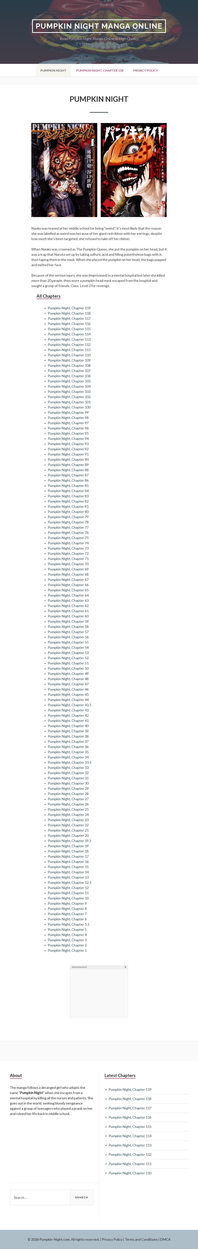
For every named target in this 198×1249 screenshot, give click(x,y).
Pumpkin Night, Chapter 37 (68, 741)
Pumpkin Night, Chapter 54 (68, 647)
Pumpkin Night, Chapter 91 (68, 454)
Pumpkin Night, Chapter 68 (68, 574)
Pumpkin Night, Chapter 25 (68, 809)
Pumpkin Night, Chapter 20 (68, 835)
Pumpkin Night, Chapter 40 (68, 726)
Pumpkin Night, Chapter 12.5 (69, 882)
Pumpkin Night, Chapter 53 (68, 653)
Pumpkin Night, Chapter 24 (68, 814)
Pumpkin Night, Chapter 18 (68, 851)
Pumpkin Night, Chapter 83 (68, 496)
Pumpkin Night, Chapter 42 (68, 715)
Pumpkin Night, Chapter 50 (68, 668)
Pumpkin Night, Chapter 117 (69, 318)
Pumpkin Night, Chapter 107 (69, 370)
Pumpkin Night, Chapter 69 (68, 569)
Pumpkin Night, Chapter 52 (68, 658)
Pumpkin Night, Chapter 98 (68, 417)
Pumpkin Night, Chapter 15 (68, 867)
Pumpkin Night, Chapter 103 (69, 391)
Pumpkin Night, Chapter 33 (68, 767)
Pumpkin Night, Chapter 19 (68, 846)
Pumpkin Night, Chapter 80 (68, 512)
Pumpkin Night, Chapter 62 (68, 606)
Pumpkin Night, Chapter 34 (68, 757)
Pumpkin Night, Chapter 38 (68, 736)
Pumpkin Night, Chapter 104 (69, 386)
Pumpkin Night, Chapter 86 (68, 480)
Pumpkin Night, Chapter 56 (68, 637)
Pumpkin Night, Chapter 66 (68, 585)
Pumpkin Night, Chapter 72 (68, 553)
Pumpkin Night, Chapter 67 (68, 579)
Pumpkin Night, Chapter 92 (68, 449)
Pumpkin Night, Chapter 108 (69, 365)
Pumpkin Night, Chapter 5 (67, 929)
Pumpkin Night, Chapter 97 (68, 423)
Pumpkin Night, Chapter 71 (68, 559)
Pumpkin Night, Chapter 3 (67, 940)
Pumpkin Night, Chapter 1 (67, 950)
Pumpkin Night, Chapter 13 (68, 877)
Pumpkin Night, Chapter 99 (68, 412)
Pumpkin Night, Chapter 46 (68, 689)
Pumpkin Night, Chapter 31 (68, 778)
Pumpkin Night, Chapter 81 (68, 506)
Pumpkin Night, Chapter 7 (67, 914)
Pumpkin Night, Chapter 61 (68, 611)
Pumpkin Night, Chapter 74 (68, 543)
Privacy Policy (145, 70)
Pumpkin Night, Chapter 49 (68, 673)
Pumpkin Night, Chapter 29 (68, 788)
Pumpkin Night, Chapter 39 (68, 731)
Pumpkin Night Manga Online (99, 26)
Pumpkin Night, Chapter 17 (68, 856)
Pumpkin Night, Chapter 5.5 (68, 924)
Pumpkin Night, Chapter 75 (68, 538)
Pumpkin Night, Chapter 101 (69, 402)
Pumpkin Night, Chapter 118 (99, 70)
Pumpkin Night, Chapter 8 (67, 908)
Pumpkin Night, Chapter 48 (68, 679)
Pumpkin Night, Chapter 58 (68, 626)
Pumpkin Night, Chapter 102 (69, 397)
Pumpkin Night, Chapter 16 (68, 861)
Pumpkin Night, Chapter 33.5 (69, 762)
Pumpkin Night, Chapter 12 (68, 888)
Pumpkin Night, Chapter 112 (69, 344)
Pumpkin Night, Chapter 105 (69, 381)
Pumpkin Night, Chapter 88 (68, 470)
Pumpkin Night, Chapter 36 (68, 747)
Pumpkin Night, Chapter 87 (68, 475)
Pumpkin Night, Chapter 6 (67, 919)
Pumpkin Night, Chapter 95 (68, 433)
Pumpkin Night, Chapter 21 (68, 830)
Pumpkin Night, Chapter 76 (68, 532)
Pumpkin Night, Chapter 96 (68, 428)
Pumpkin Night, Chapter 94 (68, 438)
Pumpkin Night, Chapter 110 (69, 355)
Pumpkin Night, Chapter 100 (69, 407)
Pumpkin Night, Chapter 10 (68, 898)
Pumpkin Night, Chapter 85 (68, 485)
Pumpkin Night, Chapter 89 (68, 464)
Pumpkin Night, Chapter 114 (69, 334)
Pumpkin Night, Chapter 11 (68, 893)
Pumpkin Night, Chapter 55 (68, 642)
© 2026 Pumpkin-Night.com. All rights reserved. (63, 1239)
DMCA (165, 1239)
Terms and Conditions (141, 1239)
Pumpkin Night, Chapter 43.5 (69, 705)
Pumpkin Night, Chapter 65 (68, 590)
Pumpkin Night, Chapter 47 (68, 684)
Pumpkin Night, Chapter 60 (68, 616)
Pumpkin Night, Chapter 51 (68, 663)
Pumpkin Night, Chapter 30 (68, 783)
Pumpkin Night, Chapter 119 (69, 308)
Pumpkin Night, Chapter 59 (68, 621)
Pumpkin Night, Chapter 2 (67, 945)
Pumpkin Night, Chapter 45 (68, 694)
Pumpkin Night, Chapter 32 (68, 773)
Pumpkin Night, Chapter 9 (67, 903)
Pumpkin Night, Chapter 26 (68, 804)
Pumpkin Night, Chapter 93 (68, 444)
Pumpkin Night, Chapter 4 (67, 935)
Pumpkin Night (53, 70)
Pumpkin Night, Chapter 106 (69, 376)
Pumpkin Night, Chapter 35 (68, 752)
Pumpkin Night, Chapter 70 (68, 564)
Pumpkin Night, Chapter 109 (69, 360)
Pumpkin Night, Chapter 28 (68, 794)
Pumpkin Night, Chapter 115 (69, 329)
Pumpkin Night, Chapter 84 (68, 491)
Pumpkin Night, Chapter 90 (68, 459)
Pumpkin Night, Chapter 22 (68, 825)
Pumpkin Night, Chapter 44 (68, 700)
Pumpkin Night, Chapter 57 (68, 632)
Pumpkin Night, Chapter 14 (68, 872)
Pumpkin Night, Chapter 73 (68, 548)
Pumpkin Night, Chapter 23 (68, 820)
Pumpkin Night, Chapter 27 (68, 799)
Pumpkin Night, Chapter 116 (69, 323)
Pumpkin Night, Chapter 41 (68, 720)
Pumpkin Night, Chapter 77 (68, 527)
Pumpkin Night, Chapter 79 (68, 517)
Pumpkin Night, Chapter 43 (68, 710)
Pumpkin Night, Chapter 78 (68, 522)
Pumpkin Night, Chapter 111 (69, 350)
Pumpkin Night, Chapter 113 (69, 339)
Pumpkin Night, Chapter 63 (68, 600)
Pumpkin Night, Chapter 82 (68, 501)
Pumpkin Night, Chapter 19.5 (69, 841)
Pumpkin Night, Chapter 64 (68, 595)
